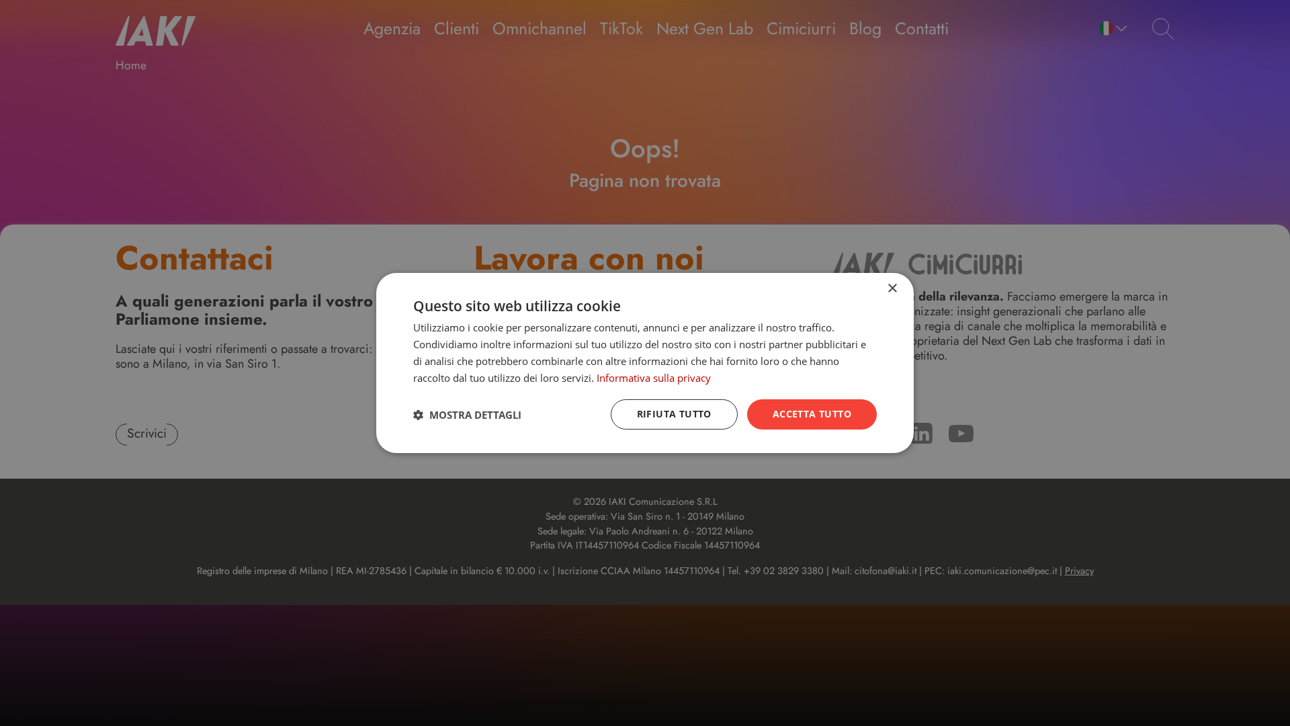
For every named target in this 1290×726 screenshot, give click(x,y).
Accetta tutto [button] (812, 413)
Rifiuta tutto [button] (674, 413)
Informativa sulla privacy (654, 378)
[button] (467, 414)
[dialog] (645, 363)
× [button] (892, 289)
